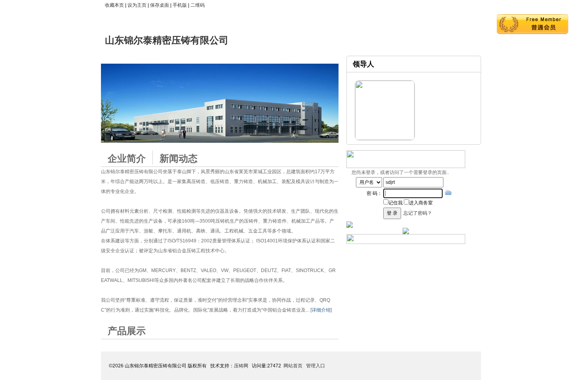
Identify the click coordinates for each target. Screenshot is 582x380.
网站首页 (292, 366)
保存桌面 (159, 5)
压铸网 (241, 366)
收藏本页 (114, 5)
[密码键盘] (448, 192)
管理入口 (315, 366)
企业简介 (127, 158)
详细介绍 (321, 310)
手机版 (180, 5)
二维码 (197, 5)
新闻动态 (179, 158)
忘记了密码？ (417, 213)
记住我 (395, 203)
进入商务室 (421, 203)
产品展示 (127, 330)
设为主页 (136, 5)
